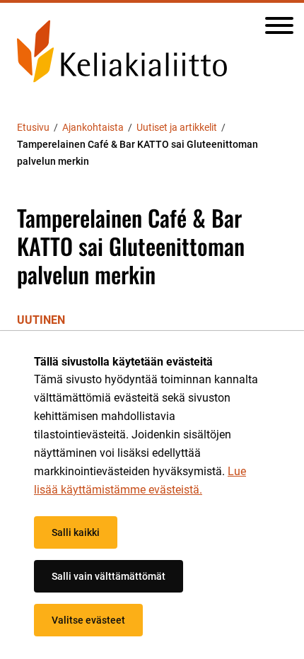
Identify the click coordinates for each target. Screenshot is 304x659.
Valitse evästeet (88, 620)
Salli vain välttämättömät (108, 576)
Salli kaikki (76, 532)
